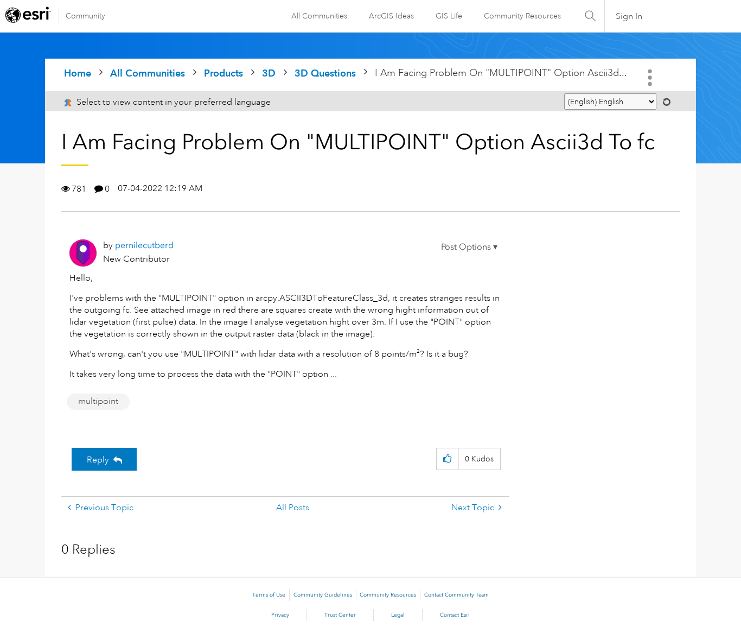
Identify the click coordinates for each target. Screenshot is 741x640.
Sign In (629, 16)
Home (77, 73)
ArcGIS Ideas (391, 16)
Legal (398, 615)
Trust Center (340, 615)
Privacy (280, 615)
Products (223, 73)
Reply (98, 459)
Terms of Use (268, 595)
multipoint (98, 401)
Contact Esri (455, 615)
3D (269, 73)
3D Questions (325, 73)
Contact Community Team (456, 595)
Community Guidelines (322, 595)
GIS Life (449, 16)
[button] (469, 247)
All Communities (319, 16)
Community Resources (522, 16)
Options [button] (651, 77)
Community (85, 16)
